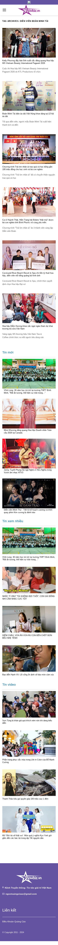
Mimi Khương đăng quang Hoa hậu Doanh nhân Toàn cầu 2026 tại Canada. (28, 431)
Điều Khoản (8, 921)
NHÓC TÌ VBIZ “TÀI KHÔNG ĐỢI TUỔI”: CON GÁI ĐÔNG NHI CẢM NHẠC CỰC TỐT (28, 597)
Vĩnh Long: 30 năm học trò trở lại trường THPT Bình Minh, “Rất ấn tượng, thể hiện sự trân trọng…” (27, 391)
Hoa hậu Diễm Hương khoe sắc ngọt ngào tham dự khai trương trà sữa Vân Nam (27, 327)
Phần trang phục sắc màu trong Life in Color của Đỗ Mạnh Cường (28, 761)
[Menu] (4, 10)
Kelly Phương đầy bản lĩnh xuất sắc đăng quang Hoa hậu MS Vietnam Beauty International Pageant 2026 (28, 61)
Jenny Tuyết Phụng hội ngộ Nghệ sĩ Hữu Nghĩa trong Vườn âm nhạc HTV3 (28, 471)
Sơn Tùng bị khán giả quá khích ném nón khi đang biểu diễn (27, 721)
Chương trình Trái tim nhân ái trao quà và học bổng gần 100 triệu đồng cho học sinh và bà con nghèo (27, 168)
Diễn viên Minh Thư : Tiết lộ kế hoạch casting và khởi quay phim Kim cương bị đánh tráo (28, 511)
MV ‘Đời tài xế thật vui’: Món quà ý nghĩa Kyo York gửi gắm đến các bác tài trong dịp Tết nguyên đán (27, 836)
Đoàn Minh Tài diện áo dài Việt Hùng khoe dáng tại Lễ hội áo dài (28, 115)
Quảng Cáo (20, 921)
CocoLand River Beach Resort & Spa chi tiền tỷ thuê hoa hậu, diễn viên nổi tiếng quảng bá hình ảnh (27, 274)
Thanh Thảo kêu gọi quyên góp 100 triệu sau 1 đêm (25, 799)
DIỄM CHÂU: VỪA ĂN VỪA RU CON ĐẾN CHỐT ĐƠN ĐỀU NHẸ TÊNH (27, 636)
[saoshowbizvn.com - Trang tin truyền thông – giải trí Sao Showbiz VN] (29, 10)
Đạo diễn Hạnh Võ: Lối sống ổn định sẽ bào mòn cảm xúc (28, 674)
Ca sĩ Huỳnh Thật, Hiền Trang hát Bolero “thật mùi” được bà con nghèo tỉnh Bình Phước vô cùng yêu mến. (28, 221)
